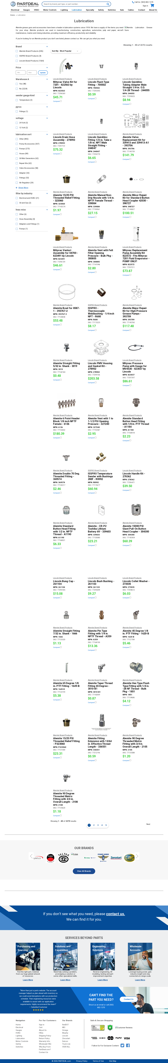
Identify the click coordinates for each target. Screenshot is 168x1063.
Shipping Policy (45, 1036)
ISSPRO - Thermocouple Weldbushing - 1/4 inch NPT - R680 (101, 312)
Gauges (26, 10)
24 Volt (23, 123)
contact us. (115, 914)
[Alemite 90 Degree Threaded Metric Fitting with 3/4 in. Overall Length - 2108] (66, 777)
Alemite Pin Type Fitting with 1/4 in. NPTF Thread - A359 (99, 633)
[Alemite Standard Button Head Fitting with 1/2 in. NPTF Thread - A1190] (66, 510)
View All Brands (84, 871)
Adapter (24, 173)
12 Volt (23, 128)
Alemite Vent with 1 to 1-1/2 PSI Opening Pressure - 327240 (100, 421)
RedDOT (65, 1025)
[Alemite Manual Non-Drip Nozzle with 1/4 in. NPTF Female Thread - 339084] (101, 179)
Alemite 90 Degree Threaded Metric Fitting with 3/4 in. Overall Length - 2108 (65, 797)
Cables (131, 10)
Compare (56, 101)
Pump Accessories (29, 144)
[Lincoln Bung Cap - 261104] (66, 565)
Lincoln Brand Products (31, 61)
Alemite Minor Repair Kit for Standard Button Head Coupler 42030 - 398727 (136, 199)
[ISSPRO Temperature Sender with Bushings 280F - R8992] (101, 457)
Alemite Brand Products (31, 51)
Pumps (24, 149)
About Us (153, 10)
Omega (65, 1030)
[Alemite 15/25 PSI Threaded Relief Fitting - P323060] (66, 722)
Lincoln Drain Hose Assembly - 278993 (64, 138)
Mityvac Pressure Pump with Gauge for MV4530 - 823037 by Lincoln (135, 367)
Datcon (65, 1041)
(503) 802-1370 (147, 2)
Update (43, 73)
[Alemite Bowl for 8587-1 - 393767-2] (66, 292)
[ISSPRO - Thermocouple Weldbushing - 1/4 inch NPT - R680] (101, 292)
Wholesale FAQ (45, 1044)
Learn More (28, 980)
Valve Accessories (28, 168)
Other (23, 139)
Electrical (15, 10)
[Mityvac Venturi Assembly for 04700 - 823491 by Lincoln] (66, 234)
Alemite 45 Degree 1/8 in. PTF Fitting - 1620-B (136, 632)
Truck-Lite (66, 1044)
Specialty (90, 10)
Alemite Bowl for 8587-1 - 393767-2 (66, 309)
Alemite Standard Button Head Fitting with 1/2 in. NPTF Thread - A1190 (64, 530)
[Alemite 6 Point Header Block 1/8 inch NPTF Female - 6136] (66, 402)
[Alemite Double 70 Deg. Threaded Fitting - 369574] (66, 457)
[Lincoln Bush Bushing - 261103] (101, 565)
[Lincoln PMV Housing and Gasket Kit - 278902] (101, 347)
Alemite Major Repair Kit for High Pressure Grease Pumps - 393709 (135, 312)
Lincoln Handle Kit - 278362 (134, 475)
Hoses (23, 153)
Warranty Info (44, 1041)
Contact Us (128, 999)
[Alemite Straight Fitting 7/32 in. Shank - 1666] (66, 615)
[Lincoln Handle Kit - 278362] (136, 457)
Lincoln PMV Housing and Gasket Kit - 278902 (100, 366)
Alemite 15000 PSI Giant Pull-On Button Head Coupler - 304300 (136, 529)
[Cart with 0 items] (152, 5)
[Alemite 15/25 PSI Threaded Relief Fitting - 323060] (66, 179)
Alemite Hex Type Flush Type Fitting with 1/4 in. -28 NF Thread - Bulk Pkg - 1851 (136, 687)
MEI (63, 1027)
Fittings (23, 111)
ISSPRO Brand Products (30, 56)
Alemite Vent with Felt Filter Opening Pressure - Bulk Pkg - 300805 (100, 254)
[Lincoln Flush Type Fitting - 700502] (101, 66)
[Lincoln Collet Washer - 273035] (136, 565)
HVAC (36, 10)
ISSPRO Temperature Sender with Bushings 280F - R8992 (100, 476)
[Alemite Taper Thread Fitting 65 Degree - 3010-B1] (101, 667)
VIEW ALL (66, 1047)
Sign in (145, 6)
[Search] (107, 4)
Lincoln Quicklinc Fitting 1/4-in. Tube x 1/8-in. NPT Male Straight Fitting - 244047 (99, 143)
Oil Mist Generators (28, 158)
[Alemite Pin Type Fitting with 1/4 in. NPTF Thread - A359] (101, 615)
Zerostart (66, 1038)
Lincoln (65, 1036)
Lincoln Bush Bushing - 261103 (101, 582)
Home (18, 1025)
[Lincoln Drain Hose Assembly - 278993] (66, 121)
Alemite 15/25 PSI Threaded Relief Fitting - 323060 (66, 198)
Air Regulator (26, 183)
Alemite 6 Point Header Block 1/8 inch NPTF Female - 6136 (66, 421)
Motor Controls (49, 10)
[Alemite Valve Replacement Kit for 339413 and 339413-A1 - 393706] (136, 121)
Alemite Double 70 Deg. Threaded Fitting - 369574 (66, 476)
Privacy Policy (81, 1061)
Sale (122, 10)
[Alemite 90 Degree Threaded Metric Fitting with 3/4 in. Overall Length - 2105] (136, 722)
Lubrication (77, 10)
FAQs (41, 1033)
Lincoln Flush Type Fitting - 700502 (98, 83)
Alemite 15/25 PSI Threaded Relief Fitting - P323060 (66, 741)
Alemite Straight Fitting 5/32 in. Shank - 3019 (66, 364)
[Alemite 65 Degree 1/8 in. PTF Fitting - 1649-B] (66, 667)
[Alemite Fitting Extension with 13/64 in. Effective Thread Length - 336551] (101, 722)
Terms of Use (98, 1061)
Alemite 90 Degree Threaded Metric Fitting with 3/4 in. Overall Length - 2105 (135, 742)
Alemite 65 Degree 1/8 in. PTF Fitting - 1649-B (66, 684)
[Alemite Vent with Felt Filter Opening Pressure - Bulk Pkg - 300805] (101, 234)
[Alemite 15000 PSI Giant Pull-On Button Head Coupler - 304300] (136, 510)
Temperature (25, 100)
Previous (31, 856)
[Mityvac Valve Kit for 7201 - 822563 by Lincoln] (66, 66)
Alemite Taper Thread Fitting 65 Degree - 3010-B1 (100, 686)
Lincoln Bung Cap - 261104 (64, 582)
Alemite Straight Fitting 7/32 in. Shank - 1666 (66, 632)
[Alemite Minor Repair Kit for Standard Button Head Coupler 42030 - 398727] (136, 179)
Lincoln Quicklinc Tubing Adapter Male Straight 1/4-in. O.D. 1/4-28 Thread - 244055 (136, 86)
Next (148, 824)
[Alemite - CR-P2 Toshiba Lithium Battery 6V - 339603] (101, 510)
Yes (22, 84)
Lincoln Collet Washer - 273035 (136, 582)
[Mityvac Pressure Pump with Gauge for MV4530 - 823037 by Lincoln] (136, 347)
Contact (141, 10)
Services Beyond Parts (84, 938)
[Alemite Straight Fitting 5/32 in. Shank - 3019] (66, 347)
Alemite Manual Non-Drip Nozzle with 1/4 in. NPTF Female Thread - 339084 (101, 199)
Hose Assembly (27, 219)
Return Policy (44, 1038)
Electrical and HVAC (29, 198)
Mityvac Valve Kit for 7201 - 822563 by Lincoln (65, 85)
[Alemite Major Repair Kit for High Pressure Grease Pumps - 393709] (136, 292)
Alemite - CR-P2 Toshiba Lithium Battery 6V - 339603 (99, 529)
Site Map (112, 1061)
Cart (40, 1027)
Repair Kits (25, 163)
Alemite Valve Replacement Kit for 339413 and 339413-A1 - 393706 (136, 141)
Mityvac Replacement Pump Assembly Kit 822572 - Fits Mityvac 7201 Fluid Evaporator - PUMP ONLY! (136, 256)
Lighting (64, 10)
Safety (101, 10)
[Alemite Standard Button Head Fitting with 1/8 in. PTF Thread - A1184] (136, 402)
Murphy (65, 1033)
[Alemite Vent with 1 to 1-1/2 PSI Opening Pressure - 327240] (101, 402)
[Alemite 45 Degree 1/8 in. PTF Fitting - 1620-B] (136, 615)
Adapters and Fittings (29, 224)
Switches (112, 10)
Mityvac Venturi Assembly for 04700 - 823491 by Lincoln (65, 253)
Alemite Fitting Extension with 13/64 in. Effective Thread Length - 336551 (100, 742)
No (23, 89)
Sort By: (55, 51)
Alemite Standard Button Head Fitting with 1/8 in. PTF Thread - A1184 (136, 422)
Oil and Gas (25, 203)
